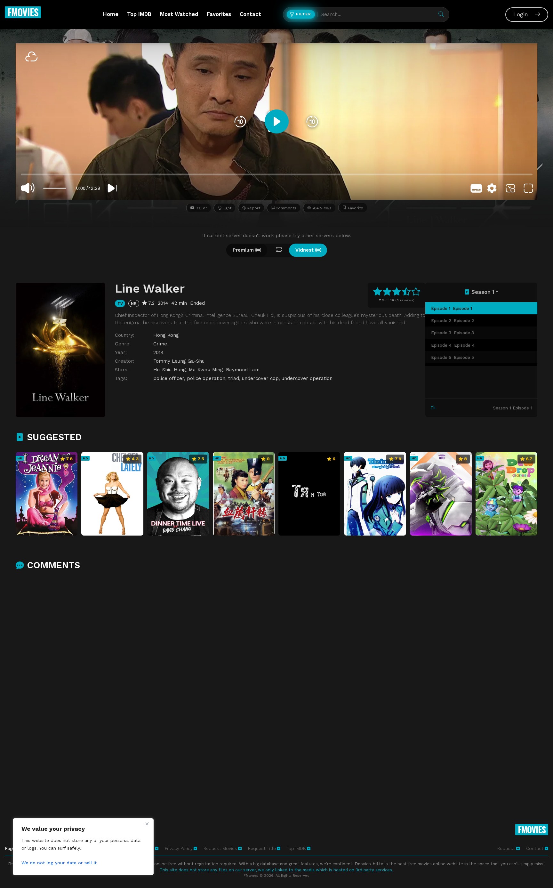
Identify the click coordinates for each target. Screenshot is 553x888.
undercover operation (307, 378)
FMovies (22, 12)
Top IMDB (139, 14)
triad (233, 378)
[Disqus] (276, 660)
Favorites (219, 14)
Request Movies (220, 848)
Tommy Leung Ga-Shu (178, 361)
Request (506, 848)
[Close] (147, 823)
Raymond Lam (243, 370)
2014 (158, 352)
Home (110, 14)
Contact (250, 14)
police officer (168, 378)
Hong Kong (166, 335)
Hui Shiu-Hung (169, 370)
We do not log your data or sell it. (59, 862)
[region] (83, 846)
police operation (206, 378)
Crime (160, 344)
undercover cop (260, 378)
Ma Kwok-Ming (206, 370)
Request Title (262, 848)
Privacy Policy (179, 848)
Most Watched (179, 14)
